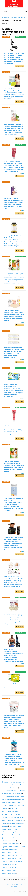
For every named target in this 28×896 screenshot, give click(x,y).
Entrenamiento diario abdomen (13, 782)
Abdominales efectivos (11, 797)
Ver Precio (20, 66)
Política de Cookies (11, 884)
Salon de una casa (9, 817)
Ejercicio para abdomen (11, 847)
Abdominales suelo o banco (12, 861)
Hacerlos (6, 808)
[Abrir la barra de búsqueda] (26, 11)
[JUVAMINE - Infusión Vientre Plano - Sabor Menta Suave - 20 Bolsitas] (14, 678)
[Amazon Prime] (22, 136)
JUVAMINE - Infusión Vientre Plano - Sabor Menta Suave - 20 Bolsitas (13, 686)
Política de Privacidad (21, 884)
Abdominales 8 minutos (11, 785)
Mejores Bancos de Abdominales (13, 17)
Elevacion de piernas (10, 864)
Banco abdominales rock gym (13, 805)
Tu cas (21, 820)
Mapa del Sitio (14, 886)
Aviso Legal (4, 884)
